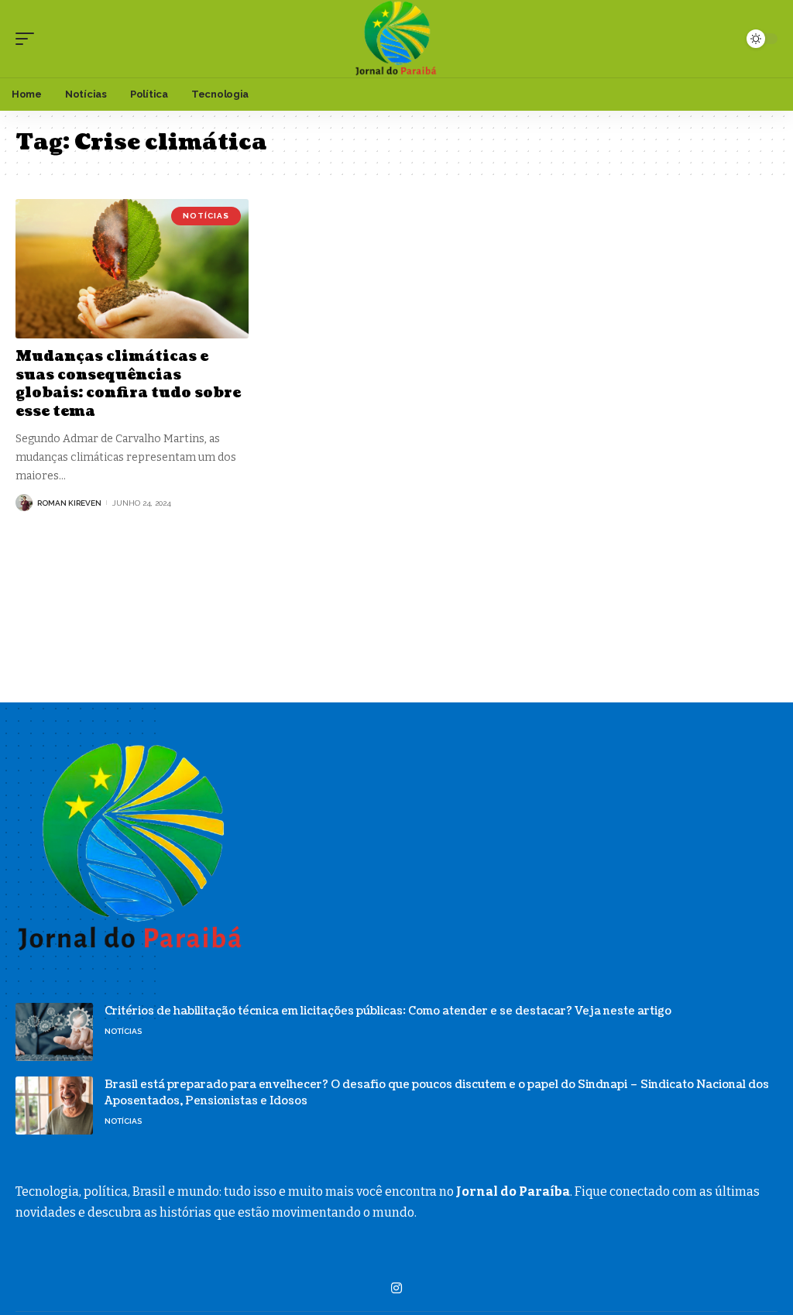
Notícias (206, 215)
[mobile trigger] (28, 39)
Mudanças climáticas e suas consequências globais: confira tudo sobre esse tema (128, 384)
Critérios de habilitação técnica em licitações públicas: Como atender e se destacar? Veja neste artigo (388, 1011)
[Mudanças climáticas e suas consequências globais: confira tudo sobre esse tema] (132, 269)
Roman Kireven (69, 503)
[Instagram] (396, 1288)
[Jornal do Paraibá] (396, 38)
